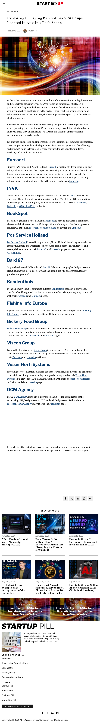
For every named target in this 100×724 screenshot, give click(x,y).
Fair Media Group (58, 720)
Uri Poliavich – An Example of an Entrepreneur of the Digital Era (13, 589)
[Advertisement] (50, 427)
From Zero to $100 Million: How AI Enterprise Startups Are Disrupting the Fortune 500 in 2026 (49, 544)
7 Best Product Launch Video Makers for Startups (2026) (15, 542)
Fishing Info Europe (27, 303)
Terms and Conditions (12, 677)
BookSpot (17, 213)
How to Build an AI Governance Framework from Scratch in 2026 (83, 542)
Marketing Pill (9, 700)
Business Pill (8, 695)
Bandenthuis (20, 281)
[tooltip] (65, 498)
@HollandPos (13, 253)
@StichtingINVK (27, 206)
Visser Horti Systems (28, 364)
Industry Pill (7, 690)
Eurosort (16, 159)
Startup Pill (14, 12)
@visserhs (85, 379)
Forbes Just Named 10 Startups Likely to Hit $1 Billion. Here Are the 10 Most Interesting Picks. (49, 589)
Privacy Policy (8, 672)
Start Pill (33, 31)
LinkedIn (73, 181)
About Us (6, 658)
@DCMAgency (24, 404)
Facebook (81, 202)
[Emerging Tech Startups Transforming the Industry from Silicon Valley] (25, 609)
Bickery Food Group (27, 321)
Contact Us (7, 668)
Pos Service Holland (27, 235)
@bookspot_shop (47, 228)
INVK (12, 188)
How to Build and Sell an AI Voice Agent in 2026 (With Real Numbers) (83, 588)
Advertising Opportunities (15, 663)
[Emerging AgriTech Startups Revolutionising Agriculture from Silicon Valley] (75, 609)
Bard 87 (15, 260)
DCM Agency (20, 389)
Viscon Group (21, 342)
